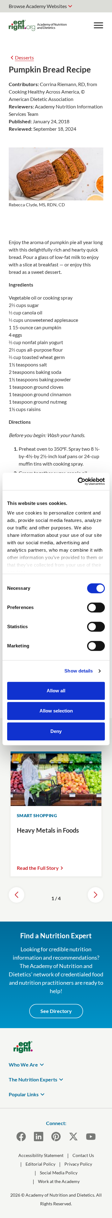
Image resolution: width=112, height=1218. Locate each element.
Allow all (56, 690)
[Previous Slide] (16, 895)
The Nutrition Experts (33, 1079)
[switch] (96, 607)
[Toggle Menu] (98, 25)
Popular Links (24, 1094)
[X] (73, 1136)
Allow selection (56, 710)
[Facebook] (21, 1136)
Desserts (24, 57)
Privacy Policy (78, 1164)
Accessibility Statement (40, 1155)
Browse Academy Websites (38, 6)
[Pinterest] (56, 1136)
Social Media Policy (58, 1172)
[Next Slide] (95, 895)
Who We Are (23, 1064)
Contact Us (83, 1155)
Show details (78, 670)
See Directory (56, 1011)
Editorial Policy (40, 1164)
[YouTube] (91, 1136)
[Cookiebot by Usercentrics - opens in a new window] (79, 481)
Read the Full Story (38, 868)
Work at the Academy (59, 1181)
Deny (56, 731)
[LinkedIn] (38, 1136)
